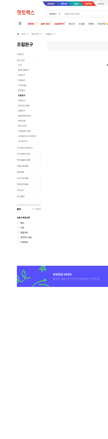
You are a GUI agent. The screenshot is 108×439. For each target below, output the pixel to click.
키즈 (23, 33)
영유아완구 (22, 125)
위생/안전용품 (22, 184)
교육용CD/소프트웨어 (27, 136)
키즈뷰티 (20, 190)
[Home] (18, 34)
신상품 (81, 23)
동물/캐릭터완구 (24, 115)
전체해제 (38, 209)
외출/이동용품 (22, 166)
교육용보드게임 (24, 130)
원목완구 (21, 100)
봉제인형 (21, 120)
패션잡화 (20, 172)
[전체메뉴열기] (20, 23)
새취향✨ (32, 23)
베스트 (72, 23)
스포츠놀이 (22, 85)
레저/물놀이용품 (23, 159)
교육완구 (21, 75)
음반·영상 (45, 23)
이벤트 (91, 23)
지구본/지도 (23, 141)
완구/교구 (35, 33)
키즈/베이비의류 (23, 153)
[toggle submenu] (40, 60)
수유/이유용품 (22, 178)
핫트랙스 (53, 13)
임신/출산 (21, 196)
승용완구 (21, 110)
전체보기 (20, 54)
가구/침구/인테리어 (25, 147)
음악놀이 (21, 90)
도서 (20, 64)
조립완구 (49, 33)
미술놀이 (21, 80)
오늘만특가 (59, 23)
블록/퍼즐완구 (24, 69)
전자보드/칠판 (24, 105)
